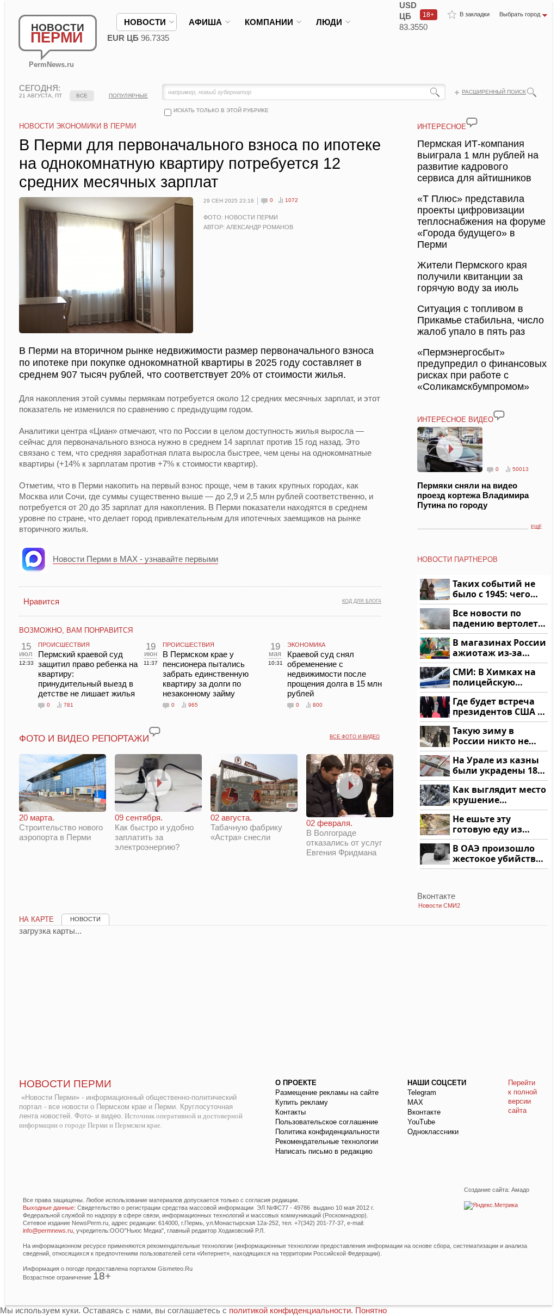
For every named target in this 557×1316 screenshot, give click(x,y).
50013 (520, 469)
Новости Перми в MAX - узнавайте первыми (135, 559)
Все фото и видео (355, 736)
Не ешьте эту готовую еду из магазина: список (494, 824)
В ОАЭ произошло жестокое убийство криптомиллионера (498, 854)
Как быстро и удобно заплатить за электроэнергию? (154, 832)
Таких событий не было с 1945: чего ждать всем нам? (494, 589)
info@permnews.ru (48, 1230)
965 (193, 705)
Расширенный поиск (494, 92)
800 (318, 705)
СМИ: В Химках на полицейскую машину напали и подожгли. (495, 677)
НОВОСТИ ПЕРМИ (65, 1083)
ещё (536, 527)
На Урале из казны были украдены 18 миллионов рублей (497, 765)
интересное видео (455, 419)
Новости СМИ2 (439, 905)
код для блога (361, 601)
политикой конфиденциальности (290, 1310)
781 (68, 705)
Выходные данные (48, 1207)
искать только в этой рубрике (221, 110)
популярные (128, 96)
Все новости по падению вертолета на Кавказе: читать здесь (498, 618)
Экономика (306, 644)
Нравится (41, 601)
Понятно (371, 1310)
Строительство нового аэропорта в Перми (61, 827)
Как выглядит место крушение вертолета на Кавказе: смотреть (499, 795)
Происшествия (64, 644)
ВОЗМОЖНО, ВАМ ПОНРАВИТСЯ (76, 630)
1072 (291, 200)
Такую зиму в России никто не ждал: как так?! (491, 736)
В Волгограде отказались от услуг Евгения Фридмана (344, 837)
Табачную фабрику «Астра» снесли (246, 827)
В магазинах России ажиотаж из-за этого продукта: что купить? (499, 648)
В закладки (475, 14)
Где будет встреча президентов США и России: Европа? (498, 707)
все (82, 96)
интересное (441, 127)
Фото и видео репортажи (84, 738)
